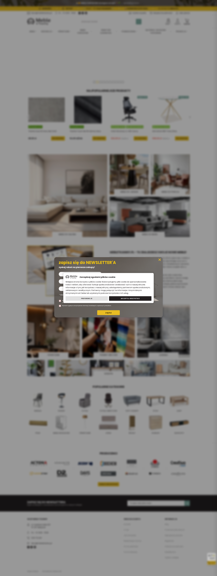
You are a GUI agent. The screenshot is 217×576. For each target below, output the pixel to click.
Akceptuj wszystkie (130, 298)
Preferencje (86, 298)
